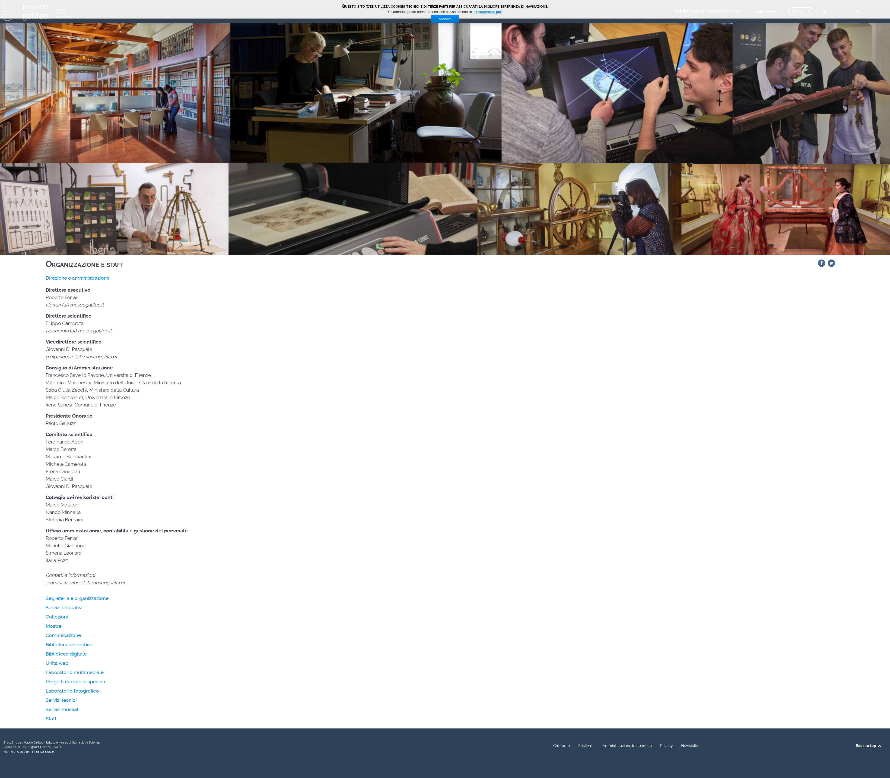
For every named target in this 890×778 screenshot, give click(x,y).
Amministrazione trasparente (627, 746)
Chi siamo (561, 746)
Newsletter (690, 746)
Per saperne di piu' (488, 12)
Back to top (866, 746)
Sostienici (586, 746)
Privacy (666, 746)
